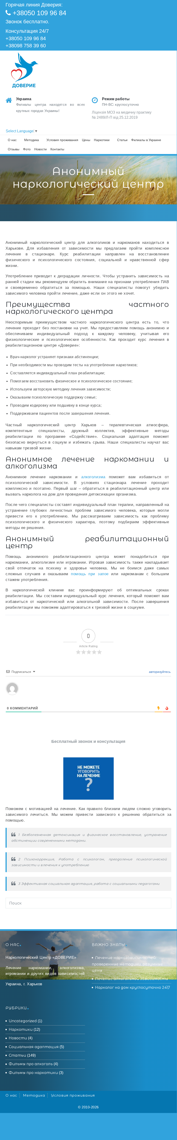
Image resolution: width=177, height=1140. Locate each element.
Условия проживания (62, 140)
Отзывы (13, 149)
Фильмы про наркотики (33, 1072)
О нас (12, 140)
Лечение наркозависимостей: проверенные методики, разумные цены (127, 964)
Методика (31, 140)
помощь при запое (90, 574)
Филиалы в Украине (146, 140)
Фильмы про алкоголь (31, 1064)
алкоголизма (93, 477)
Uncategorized (23, 1021)
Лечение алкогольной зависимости (131, 979)
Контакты (57, 149)
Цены (86, 140)
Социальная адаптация (34, 1047)
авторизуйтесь (159, 672)
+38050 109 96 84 (39, 13)
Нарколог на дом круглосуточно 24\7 (132, 987)
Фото (27, 149)
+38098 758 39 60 (26, 45)
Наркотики (102, 140)
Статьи (122, 140)
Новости (40, 149)
